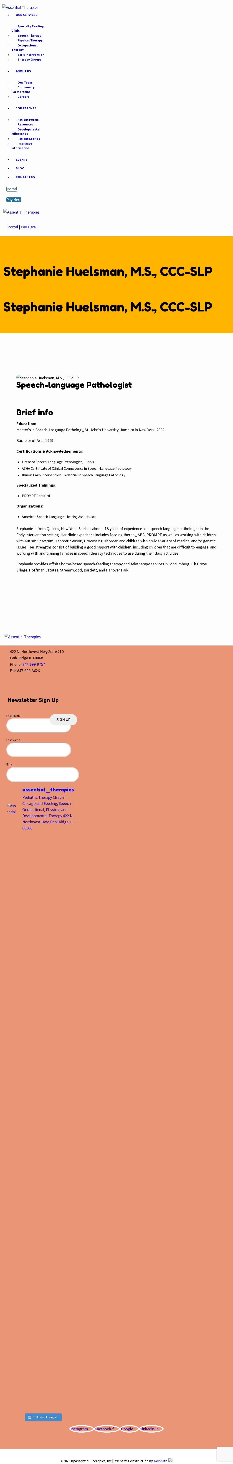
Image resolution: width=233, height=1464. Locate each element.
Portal (13, 227)
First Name (13, 716)
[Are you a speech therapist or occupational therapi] (52, 1122)
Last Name (13, 740)
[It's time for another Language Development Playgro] (70, 897)
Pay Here (28, 227)
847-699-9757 (33, 664)
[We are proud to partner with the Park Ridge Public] (14, 925)
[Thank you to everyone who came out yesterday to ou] (33, 946)
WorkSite (160, 1461)
